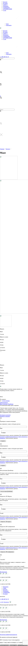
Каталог (5, 2)
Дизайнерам (6, 7)
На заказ (5, 3)
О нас (4, 10)
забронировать (4, 402)
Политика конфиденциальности (8, 634)
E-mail (1, 513)
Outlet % (5, 4)
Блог (7, 24)
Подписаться (3, 572)
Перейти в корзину (5, 416)
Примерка (5, 6)
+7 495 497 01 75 (4, 56)
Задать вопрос (6, 400)
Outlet (4, 588)
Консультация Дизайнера (6, 404)
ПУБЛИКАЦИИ (7, 9)
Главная (2, 149)
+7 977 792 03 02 (4, 602)
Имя (1, 428)
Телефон (3, 432)
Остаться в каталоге (5, 415)
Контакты (8, 25)
